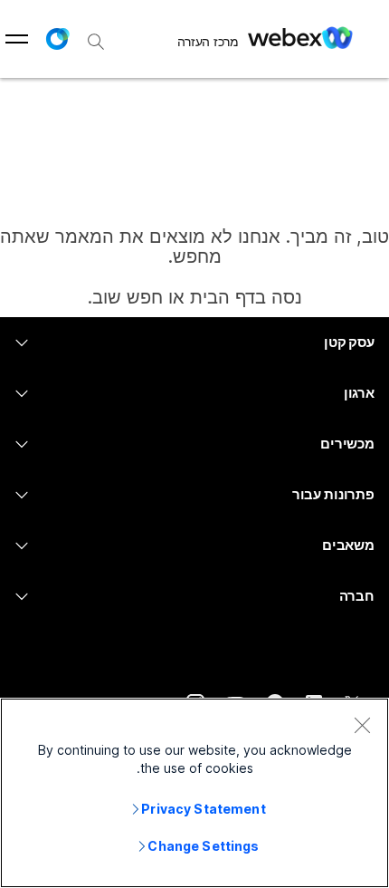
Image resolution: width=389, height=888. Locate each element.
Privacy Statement (203, 808)
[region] (194, 793)
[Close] (362, 725)
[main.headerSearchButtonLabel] (96, 35)
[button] (57, 39)
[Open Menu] (16, 39)
